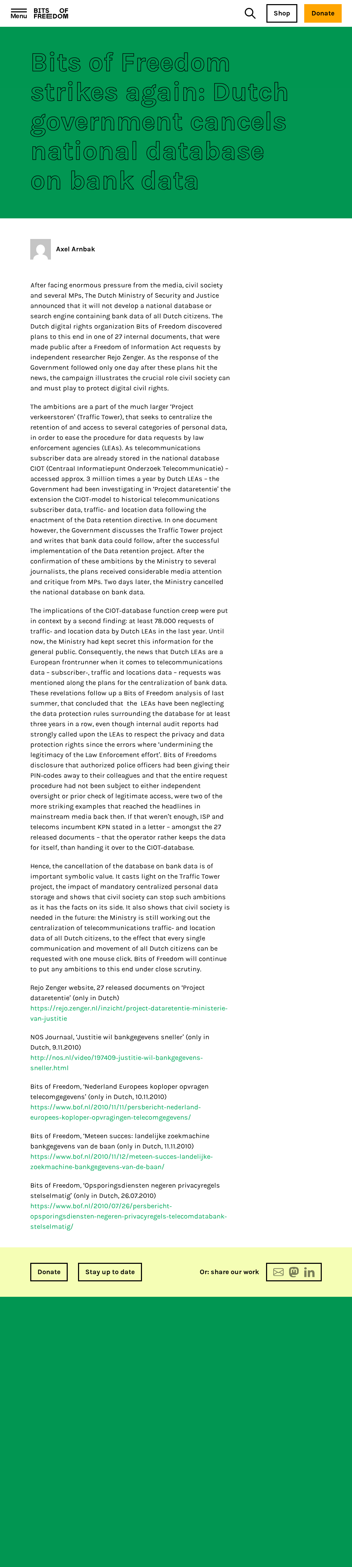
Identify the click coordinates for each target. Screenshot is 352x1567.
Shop (282, 13)
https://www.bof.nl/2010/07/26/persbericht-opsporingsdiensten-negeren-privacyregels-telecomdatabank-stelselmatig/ (128, 1216)
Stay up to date (110, 1272)
